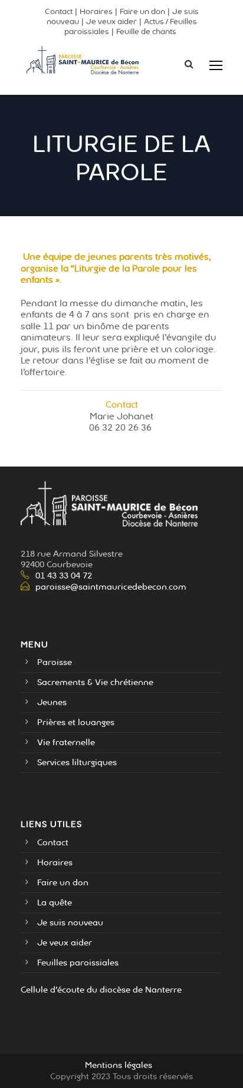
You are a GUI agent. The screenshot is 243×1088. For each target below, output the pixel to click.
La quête (54, 903)
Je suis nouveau (70, 923)
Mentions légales (118, 1065)
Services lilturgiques (77, 763)
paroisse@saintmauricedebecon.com (110, 587)
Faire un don (142, 11)
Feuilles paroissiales (78, 963)
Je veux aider (111, 22)
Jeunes (52, 702)
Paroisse (54, 662)
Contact (59, 11)
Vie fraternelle (66, 743)
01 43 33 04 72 (63, 576)
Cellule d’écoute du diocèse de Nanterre (101, 990)
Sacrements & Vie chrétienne (95, 682)
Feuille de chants (146, 32)
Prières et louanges (75, 722)
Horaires (96, 11)
